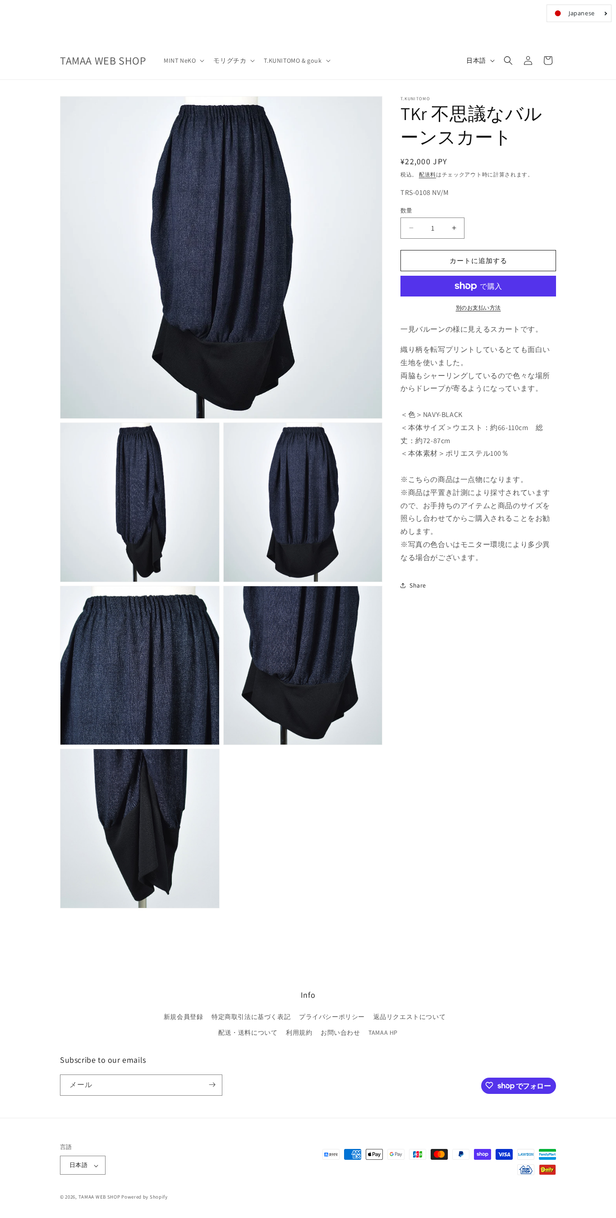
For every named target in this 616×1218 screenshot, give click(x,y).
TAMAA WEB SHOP (99, 1197)
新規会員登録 (183, 1017)
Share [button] (417, 585)
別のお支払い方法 (478, 307)
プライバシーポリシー (332, 1017)
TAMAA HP (383, 1033)
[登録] (212, 1084)
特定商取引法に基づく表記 (250, 1017)
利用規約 (299, 1033)
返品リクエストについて (409, 1017)
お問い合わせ (340, 1033)
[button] (183, 60)
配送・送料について (247, 1033)
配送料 (427, 174)
